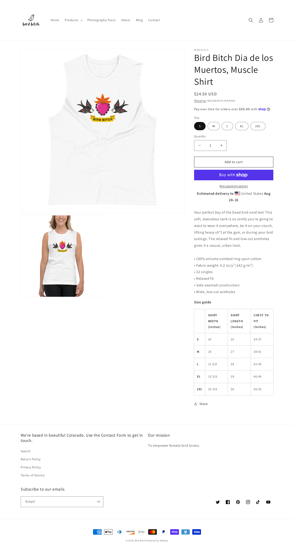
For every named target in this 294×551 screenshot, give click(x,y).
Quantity (200, 136)
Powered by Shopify (157, 540)
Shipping (200, 100)
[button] (73, 20)
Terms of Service (33, 475)
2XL (258, 126)
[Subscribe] (98, 501)
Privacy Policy (31, 467)
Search (26, 451)
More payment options (234, 186)
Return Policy (31, 459)
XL (242, 126)
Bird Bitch (140, 540)
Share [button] (203, 404)
